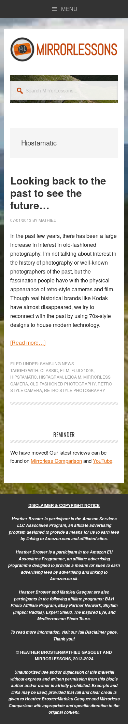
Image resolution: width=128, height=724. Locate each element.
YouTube (102, 460)
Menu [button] (69, 9)
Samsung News (57, 363)
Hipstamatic (23, 377)
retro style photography (74, 390)
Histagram (51, 377)
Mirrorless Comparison (56, 460)
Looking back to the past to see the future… (58, 192)
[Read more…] (27, 342)
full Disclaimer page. (98, 632)
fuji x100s (82, 370)
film (64, 370)
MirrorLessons (64, 49)
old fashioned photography (63, 383)
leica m (73, 377)
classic (49, 370)
